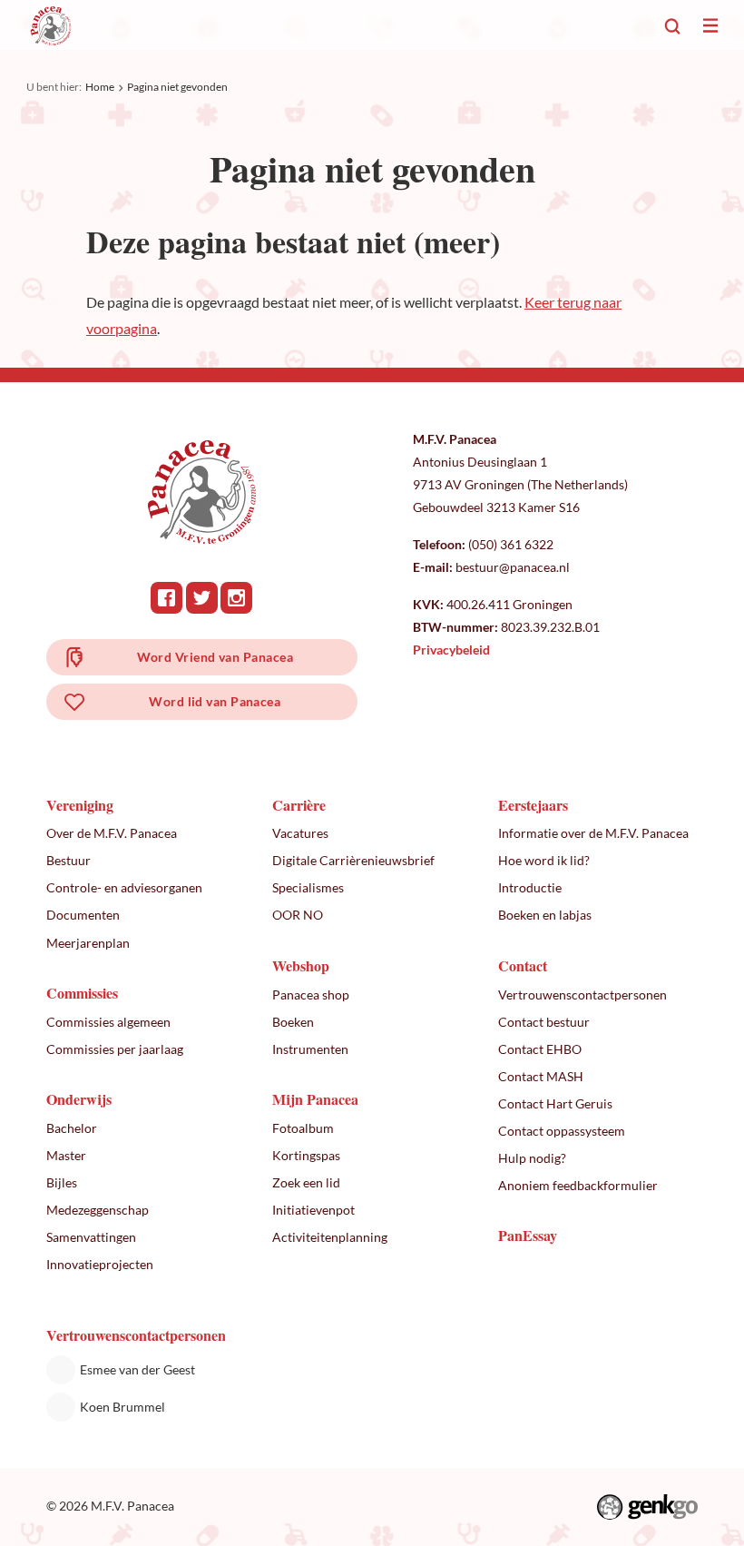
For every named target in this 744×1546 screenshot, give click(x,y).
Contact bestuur (544, 1021)
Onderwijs (79, 1098)
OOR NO (297, 914)
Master (66, 1155)
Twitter (202, 598)
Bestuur (68, 860)
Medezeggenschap (97, 1209)
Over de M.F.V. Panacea (111, 833)
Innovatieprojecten (99, 1264)
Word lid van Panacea (214, 701)
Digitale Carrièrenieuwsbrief (353, 860)
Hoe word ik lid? (544, 860)
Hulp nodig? (532, 1158)
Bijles (61, 1182)
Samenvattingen (91, 1237)
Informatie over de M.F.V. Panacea (593, 833)
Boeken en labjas (545, 914)
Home (99, 87)
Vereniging (79, 804)
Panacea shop (310, 994)
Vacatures (300, 833)
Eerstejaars (533, 804)
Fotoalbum (303, 1128)
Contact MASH (540, 1076)
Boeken (293, 1021)
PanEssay (527, 1235)
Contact (522, 965)
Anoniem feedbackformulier (578, 1185)
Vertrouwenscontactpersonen (582, 994)
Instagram (236, 598)
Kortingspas (306, 1155)
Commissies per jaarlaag (114, 1049)
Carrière (299, 804)
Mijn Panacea (315, 1098)
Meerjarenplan (88, 942)
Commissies (82, 992)
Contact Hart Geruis (555, 1103)
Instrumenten (310, 1049)
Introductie (530, 887)
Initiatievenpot (313, 1209)
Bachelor (71, 1128)
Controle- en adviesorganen (124, 887)
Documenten (83, 914)
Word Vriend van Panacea (215, 657)
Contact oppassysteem (561, 1130)
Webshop (300, 965)
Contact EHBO (540, 1049)
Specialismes (308, 887)
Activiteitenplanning (329, 1237)
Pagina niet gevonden (177, 87)
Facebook (166, 598)
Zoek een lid (306, 1182)
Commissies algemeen (108, 1021)
